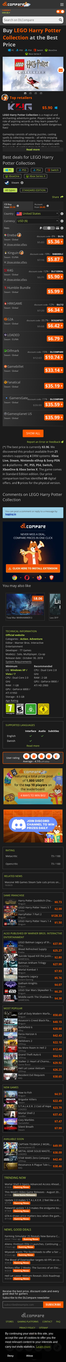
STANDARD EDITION (34, 190)
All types (10, 190)
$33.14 (53, 370)
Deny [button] (10, 1355)
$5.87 (54, 259)
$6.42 (54, 326)
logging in (10, 514)
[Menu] (61, 5)
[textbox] (29, 214)
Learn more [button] (43, 1346)
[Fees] (49, 228)
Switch (55, 170)
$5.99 (54, 291)
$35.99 (53, 417)
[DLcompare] (33, 1315)
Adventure (36, 639)
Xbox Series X (37, 176)
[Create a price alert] (60, 71)
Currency (9, 221)
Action (24, 639)
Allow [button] (29, 1355)
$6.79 (54, 339)
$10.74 (53, 357)
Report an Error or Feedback (44, 441)
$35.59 (53, 404)
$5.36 (54, 242)
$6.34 (54, 310)
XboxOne (14, 176)
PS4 (38, 170)
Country (8, 213)
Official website (15, 635)
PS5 (24, 170)
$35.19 (53, 386)
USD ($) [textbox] (23, 221)
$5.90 (54, 277)
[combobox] (37, 214)
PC (10, 170)
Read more (33, 149)
